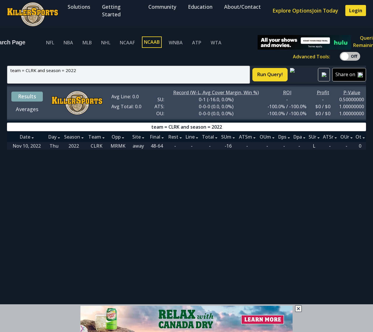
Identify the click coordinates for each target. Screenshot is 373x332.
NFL (50, 42)
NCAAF (127, 42)
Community (162, 6)
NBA (68, 42)
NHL (105, 42)
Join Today (325, 10)
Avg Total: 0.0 (126, 106)
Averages (27, 109)
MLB (87, 42)
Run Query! (270, 74)
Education (200, 6)
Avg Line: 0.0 (125, 96)
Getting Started (111, 10)
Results (27, 96)
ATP (196, 42)
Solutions (79, 6)
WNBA (176, 42)
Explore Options (292, 10)
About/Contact (242, 6)
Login (355, 10)
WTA (216, 42)
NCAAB (152, 42)
